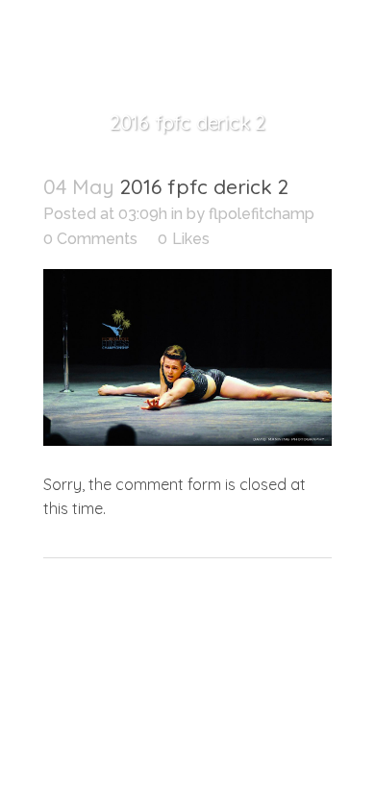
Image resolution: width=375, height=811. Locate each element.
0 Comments (90, 239)
